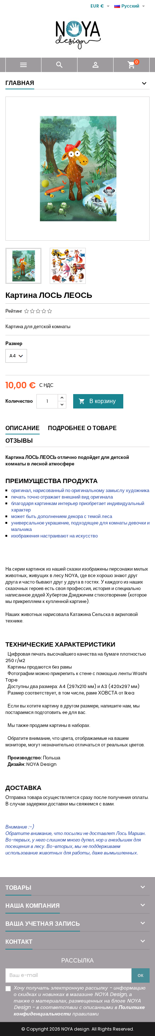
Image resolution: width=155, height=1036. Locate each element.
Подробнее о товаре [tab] (82, 428)
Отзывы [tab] (19, 441)
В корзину (97, 401)
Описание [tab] (22, 428)
